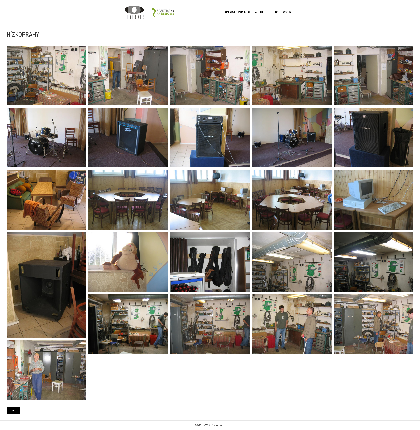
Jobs (275, 12)
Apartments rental (237, 12)
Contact (289, 12)
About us (261, 12)
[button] (13, 410)
